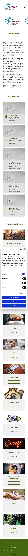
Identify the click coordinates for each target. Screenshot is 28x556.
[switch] (24, 278)
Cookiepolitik (13, 547)
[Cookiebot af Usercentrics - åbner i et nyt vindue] (20, 249)
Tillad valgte (14, 301)
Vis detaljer (21, 293)
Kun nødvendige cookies (14, 305)
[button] (24, 7)
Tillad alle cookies (14, 297)
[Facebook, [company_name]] (14, 544)
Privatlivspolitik (8, 551)
